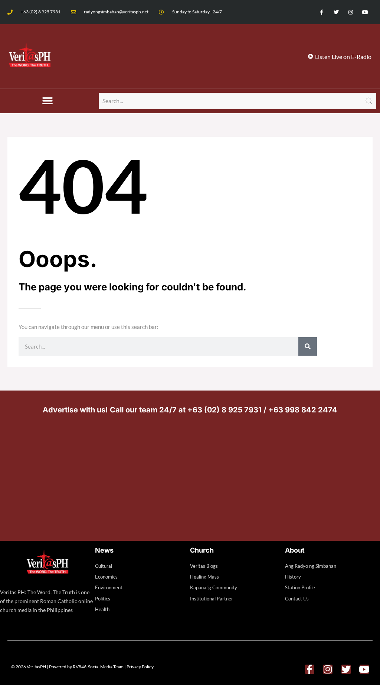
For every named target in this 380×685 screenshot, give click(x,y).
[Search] (307, 346)
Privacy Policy (140, 666)
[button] (47, 101)
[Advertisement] (190, 476)
